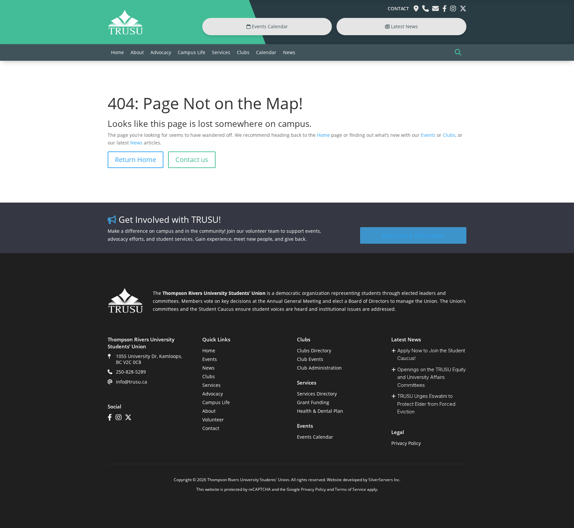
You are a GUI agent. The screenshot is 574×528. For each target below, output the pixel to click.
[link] (126, 33)
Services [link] (221, 52)
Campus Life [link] (191, 52)
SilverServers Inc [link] (383, 480)
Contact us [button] (191, 159)
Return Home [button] (135, 159)
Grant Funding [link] (313, 402)
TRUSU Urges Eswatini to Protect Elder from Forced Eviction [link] (426, 404)
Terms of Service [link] (350, 489)
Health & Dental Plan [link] (320, 411)
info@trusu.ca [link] (131, 382)
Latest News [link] (404, 26)
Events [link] (428, 135)
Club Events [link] (310, 359)
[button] (458, 52)
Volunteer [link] (213, 419)
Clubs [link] (243, 52)
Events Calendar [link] (269, 26)
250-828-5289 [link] (131, 372)
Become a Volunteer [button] (413, 235)
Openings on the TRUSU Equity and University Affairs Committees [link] (431, 377)
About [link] (137, 52)
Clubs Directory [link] (314, 350)
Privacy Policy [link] (406, 443)
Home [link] (117, 52)
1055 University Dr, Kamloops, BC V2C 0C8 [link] (149, 359)
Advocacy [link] (160, 52)
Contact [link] (398, 8)
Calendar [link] (266, 52)
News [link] (289, 52)
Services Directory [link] (317, 394)
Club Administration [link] (319, 368)
